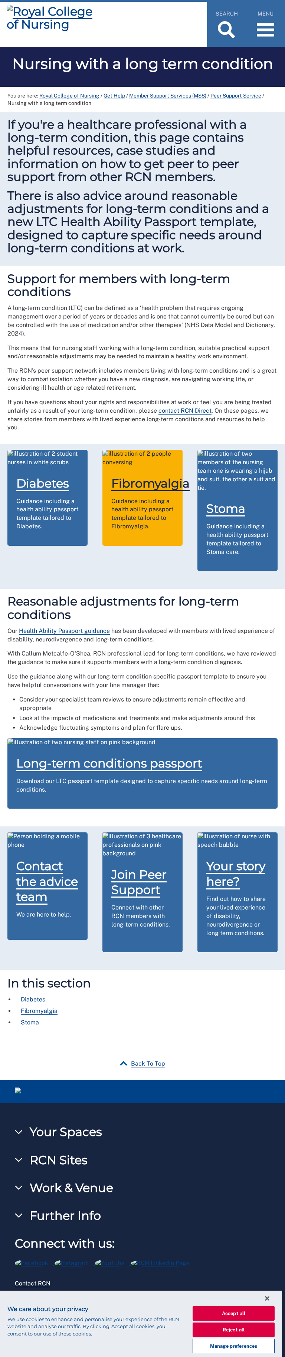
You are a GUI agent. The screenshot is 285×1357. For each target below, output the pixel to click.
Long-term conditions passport (109, 763)
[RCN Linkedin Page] (162, 1261)
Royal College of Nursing (69, 96)
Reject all (234, 1330)
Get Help (114, 96)
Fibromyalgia (150, 483)
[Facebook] (35, 1261)
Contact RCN (32, 1283)
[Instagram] (75, 1261)
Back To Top (148, 1063)
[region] (141, 1324)
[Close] (267, 1298)
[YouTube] (113, 1261)
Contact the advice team (47, 881)
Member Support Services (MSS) (167, 96)
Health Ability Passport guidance (64, 630)
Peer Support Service (235, 96)
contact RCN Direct (185, 410)
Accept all (233, 1313)
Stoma (225, 508)
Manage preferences (233, 1346)
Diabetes (42, 483)
